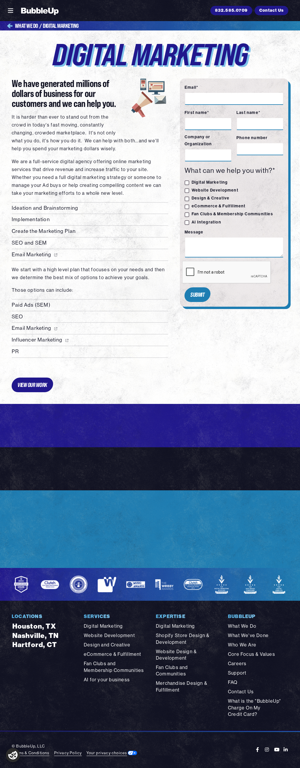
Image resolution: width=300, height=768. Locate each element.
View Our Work (32, 384)
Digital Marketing (210, 182)
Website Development (215, 190)
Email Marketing (31, 254)
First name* (197, 112)
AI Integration (206, 222)
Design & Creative (210, 198)
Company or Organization (198, 140)
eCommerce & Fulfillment (219, 206)
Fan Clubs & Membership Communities (232, 213)
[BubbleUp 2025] (40, 10)
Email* (191, 87)
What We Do (26, 25)
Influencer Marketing (37, 340)
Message (194, 232)
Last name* (248, 112)
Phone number (251, 137)
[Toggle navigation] (10, 10)
